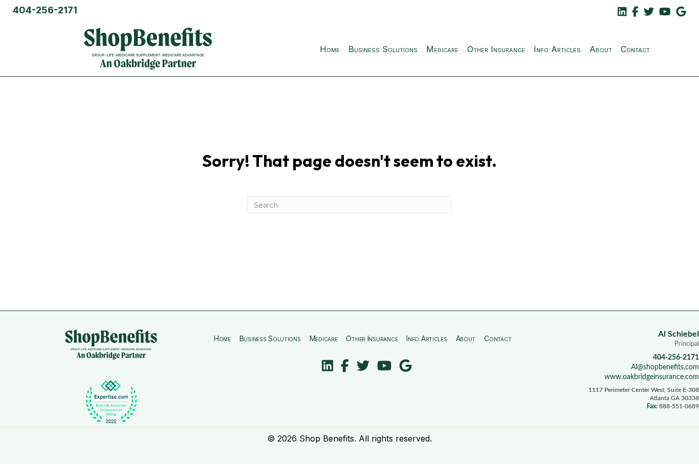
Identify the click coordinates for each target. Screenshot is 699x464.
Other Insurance (496, 49)
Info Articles (557, 49)
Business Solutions (383, 49)
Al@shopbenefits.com (665, 367)
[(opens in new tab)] (111, 401)
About (600, 49)
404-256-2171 (45, 10)
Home (330, 49)
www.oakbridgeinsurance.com (651, 377)
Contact (635, 49)
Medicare (442, 49)
